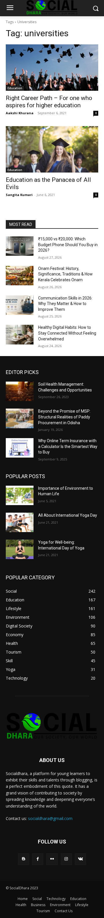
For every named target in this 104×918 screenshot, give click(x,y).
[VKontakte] (80, 859)
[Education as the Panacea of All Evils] (52, 149)
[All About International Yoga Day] (20, 522)
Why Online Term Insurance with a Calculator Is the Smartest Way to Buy (67, 446)
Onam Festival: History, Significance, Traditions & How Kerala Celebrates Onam (65, 274)
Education (15, 88)
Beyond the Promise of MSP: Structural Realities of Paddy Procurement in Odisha (64, 417)
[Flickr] (51, 859)
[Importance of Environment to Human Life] (20, 495)
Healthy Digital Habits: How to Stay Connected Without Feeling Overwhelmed (67, 333)
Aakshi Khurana (20, 113)
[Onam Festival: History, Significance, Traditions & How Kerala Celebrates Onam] (20, 275)
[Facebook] (37, 859)
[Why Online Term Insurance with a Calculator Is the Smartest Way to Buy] (20, 448)
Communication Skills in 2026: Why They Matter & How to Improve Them (65, 304)
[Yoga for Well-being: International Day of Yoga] (20, 549)
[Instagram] (66, 859)
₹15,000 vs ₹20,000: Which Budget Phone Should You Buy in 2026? (68, 245)
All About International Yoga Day (67, 515)
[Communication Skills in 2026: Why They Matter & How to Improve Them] (20, 305)
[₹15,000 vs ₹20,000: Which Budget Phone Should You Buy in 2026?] (20, 246)
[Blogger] (23, 859)
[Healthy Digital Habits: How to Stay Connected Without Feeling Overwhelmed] (20, 334)
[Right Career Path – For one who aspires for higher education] (52, 67)
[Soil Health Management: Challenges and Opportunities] (20, 391)
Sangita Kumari (19, 195)
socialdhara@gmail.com (50, 818)
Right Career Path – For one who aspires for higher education (49, 102)
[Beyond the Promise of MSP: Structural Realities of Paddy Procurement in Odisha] (20, 418)
